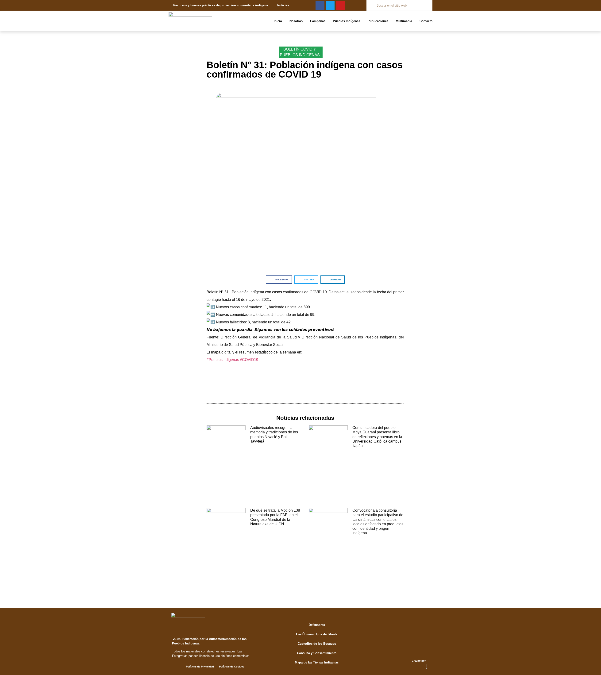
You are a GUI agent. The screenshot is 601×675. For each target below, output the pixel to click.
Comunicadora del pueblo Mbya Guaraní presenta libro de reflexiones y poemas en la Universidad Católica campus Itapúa (377, 437)
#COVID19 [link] (249, 360)
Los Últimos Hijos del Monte (316, 634)
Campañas (317, 21)
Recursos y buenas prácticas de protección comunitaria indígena (220, 5)
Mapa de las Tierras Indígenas (317, 662)
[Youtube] (340, 5)
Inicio (278, 21)
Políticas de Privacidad (200, 666)
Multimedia (404, 21)
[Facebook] (320, 5)
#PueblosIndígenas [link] (223, 360)
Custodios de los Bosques (317, 643)
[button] (279, 279)
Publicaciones (378, 21)
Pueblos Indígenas (346, 21)
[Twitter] (330, 5)
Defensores (317, 625)
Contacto (426, 21)
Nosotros (296, 21)
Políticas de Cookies (231, 666)
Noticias (283, 5)
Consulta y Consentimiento (316, 653)
